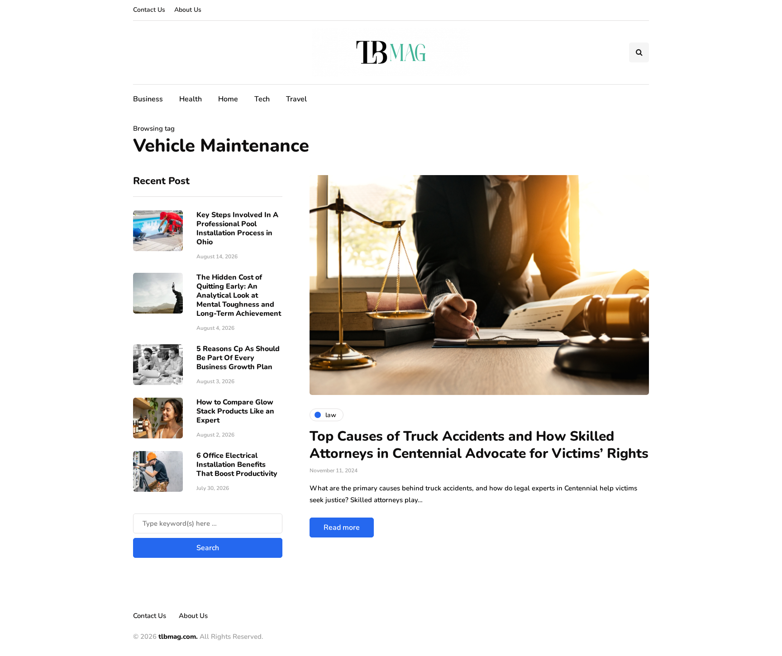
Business (148, 99)
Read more (342, 527)
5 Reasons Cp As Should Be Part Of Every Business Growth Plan (238, 358)
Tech (262, 99)
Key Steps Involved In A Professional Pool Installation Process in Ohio (237, 228)
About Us (187, 9)
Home (228, 99)
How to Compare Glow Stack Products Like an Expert (235, 411)
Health (190, 99)
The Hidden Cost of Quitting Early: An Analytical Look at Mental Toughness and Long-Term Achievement (238, 295)
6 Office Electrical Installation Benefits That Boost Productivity (236, 465)
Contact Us (149, 9)
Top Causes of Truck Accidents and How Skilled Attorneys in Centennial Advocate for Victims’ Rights (479, 445)
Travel (296, 99)
